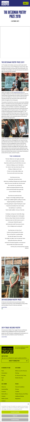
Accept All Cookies (15, 412)
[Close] (28, 404)
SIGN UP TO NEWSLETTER (14, 361)
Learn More (4, 307)
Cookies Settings (15, 419)
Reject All (15, 415)
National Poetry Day (18, 92)
